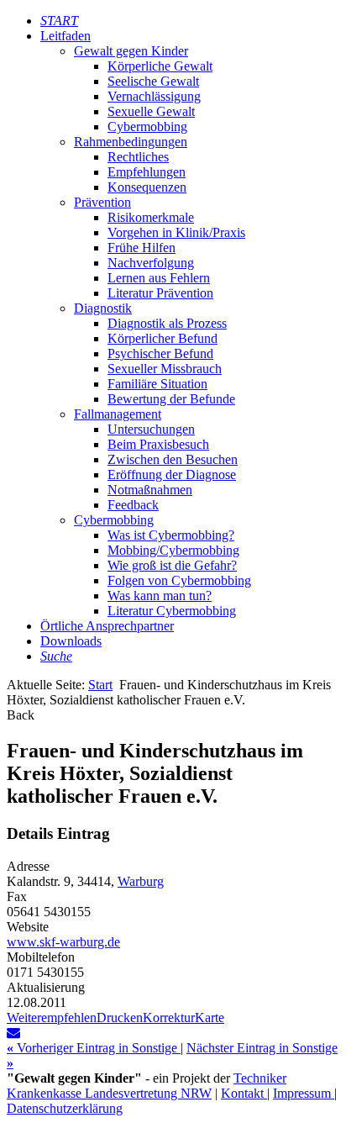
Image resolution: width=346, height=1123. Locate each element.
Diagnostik (103, 308)
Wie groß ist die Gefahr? (172, 565)
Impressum (303, 1093)
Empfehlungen (146, 172)
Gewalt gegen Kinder (131, 51)
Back (20, 715)
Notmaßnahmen (149, 489)
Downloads (71, 641)
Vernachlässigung (154, 96)
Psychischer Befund (160, 353)
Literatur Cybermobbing (171, 611)
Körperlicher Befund (162, 338)
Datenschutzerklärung (65, 1108)
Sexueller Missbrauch (164, 368)
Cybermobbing (147, 126)
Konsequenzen (146, 187)
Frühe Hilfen (141, 247)
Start (100, 684)
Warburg (141, 881)
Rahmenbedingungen (130, 141)
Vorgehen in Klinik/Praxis (176, 232)
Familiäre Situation (157, 384)
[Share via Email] (13, 1032)
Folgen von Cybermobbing (179, 580)
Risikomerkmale (150, 217)
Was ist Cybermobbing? (170, 535)
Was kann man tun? (159, 595)
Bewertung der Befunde (171, 399)
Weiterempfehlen (52, 1017)
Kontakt (244, 1093)
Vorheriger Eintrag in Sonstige (94, 1048)
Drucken (120, 1017)
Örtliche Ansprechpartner (107, 626)
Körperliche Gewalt (159, 66)
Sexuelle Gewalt (151, 111)
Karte (209, 1017)
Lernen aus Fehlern (158, 278)
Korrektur (169, 1017)
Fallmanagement (117, 414)
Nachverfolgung (150, 263)
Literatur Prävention (160, 293)
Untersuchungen (151, 429)
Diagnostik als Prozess (167, 323)
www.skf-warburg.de (63, 942)
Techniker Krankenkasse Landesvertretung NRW (146, 1085)
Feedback (133, 505)
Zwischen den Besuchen (172, 459)
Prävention (102, 202)
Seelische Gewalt (153, 81)
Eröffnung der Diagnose (171, 474)
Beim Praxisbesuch (158, 444)
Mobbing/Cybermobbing (173, 550)
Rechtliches (138, 157)
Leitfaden (65, 36)
